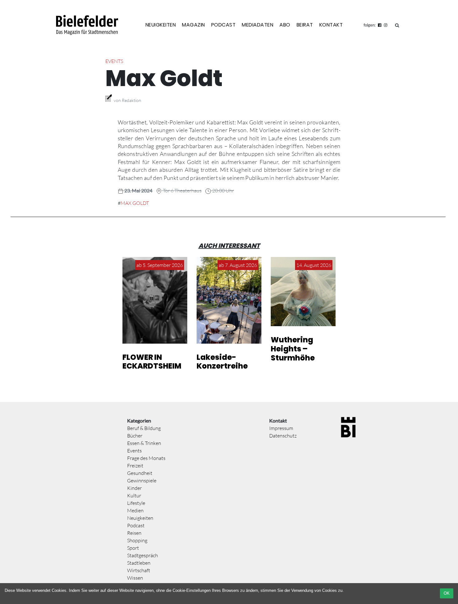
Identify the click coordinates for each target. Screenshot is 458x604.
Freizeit (135, 465)
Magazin (193, 24)
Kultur (134, 495)
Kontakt (331, 24)
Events (114, 61)
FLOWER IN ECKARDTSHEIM (151, 361)
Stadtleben (138, 563)
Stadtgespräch (142, 555)
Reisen (134, 533)
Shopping (137, 540)
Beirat (305, 24)
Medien (135, 510)
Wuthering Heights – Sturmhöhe (293, 349)
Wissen (135, 578)
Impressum (281, 428)
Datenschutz (283, 435)
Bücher (134, 435)
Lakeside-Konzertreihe (222, 361)
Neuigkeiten (161, 24)
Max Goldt (135, 203)
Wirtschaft (138, 570)
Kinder (134, 488)
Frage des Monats (146, 458)
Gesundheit (139, 473)
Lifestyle (136, 503)
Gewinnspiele (141, 480)
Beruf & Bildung (144, 428)
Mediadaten (257, 24)
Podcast (223, 24)
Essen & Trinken (144, 443)
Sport (133, 548)
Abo (284, 24)
